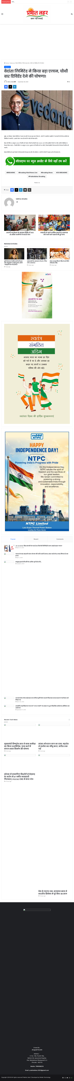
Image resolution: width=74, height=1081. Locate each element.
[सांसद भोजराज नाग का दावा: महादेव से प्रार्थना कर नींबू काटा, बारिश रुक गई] (54, 733)
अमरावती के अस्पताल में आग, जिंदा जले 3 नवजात (37, 262)
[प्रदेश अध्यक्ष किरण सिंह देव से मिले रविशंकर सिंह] (60, 254)
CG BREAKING (62, 172)
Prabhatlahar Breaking (37, 176)
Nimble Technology (45, 1077)
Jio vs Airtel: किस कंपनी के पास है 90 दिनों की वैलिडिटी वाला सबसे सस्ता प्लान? (38, 546)
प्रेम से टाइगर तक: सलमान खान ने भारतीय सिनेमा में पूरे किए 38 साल (52, 892)
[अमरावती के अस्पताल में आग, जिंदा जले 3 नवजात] (37, 254)
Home (7, 63)
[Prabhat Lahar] (37, 14)
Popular (13, 539)
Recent (36, 539)
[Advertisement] (37, 42)
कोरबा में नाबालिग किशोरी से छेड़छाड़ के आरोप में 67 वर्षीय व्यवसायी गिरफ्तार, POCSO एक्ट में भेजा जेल (19, 776)
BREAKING (11, 172)
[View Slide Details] (37, 161)
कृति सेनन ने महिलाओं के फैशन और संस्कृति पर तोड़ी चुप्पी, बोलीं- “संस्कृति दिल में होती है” (13, 262)
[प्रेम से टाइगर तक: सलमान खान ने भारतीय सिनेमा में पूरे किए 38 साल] (54, 821)
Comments (59, 539)
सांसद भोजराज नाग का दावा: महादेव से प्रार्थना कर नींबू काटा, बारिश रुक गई (28, 2)
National (12, 63)
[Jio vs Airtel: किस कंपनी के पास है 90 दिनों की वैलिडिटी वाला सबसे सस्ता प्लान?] (9, 548)
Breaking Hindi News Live (28, 172)
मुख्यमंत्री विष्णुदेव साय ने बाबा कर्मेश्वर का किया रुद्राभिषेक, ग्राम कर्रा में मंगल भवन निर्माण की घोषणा (20, 746)
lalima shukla (10, 81)
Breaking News (47, 172)
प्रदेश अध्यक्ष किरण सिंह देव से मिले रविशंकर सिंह (59, 262)
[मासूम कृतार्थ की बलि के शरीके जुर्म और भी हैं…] (9, 628)
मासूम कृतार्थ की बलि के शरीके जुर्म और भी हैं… (28, 562)
